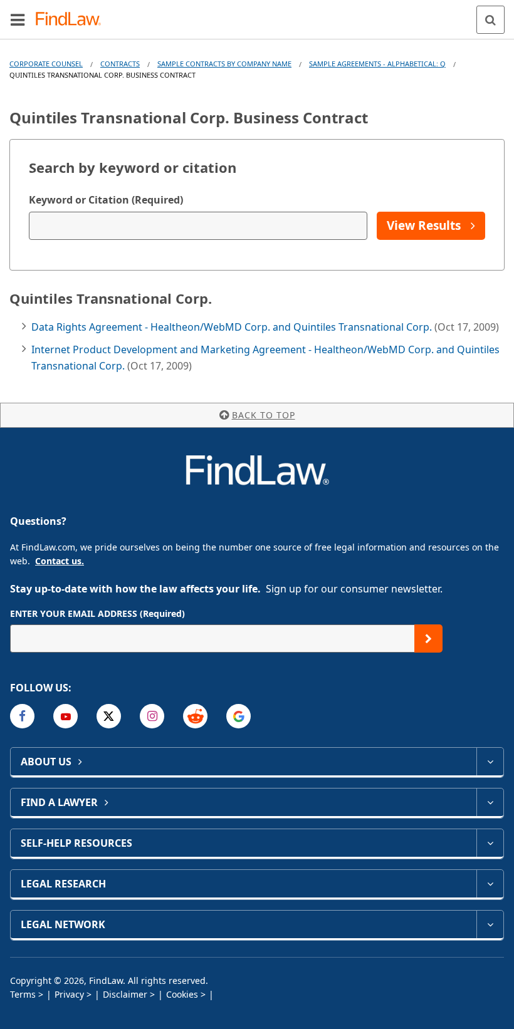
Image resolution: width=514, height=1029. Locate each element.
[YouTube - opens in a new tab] (65, 716)
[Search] (490, 20)
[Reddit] (195, 716)
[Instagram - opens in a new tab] (152, 716)
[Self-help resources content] (489, 843)
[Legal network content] (489, 924)
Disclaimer (125, 994)
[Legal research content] (489, 883)
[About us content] (489, 761)
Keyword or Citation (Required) (106, 200)
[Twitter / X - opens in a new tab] (109, 716)
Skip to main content (257, 14)
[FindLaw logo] (72, 19)
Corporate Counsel (46, 63)
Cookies (182, 994)
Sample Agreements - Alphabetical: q (377, 63)
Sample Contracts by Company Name (224, 63)
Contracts (120, 63)
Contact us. (59, 561)
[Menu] (17, 19)
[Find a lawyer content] (489, 802)
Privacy (69, 994)
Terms (23, 994)
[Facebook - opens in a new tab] (22, 716)
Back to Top (263, 415)
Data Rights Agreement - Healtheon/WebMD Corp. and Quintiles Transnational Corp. (232, 327)
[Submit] (428, 638)
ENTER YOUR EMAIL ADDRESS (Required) (97, 613)
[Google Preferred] (238, 716)
